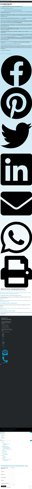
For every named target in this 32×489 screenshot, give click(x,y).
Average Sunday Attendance (5, 483)
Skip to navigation (2, 0)
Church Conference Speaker (7, 449)
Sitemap (3, 342)
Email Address (3, 474)
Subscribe (4, 457)
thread (3, 434)
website (3, 437)
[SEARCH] (31, 432)
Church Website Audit (6, 448)
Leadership (5, 444)
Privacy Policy (3, 343)
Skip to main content (8, 0)
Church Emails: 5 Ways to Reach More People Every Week (10, 295)
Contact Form (5, 460)
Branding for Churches (6, 447)
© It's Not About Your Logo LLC (8, 430)
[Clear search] (29, 432)
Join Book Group (5, 454)
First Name (2, 468)
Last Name (2, 471)
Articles (3, 334)
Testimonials (5, 451)
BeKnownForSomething (19, 36)
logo (2, 436)
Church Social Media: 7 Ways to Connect (7, 310)
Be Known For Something (8, 42)
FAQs (3, 335)
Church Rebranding (6, 443)
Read (4, 456)
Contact (3, 336)
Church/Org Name (3, 477)
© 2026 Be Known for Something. (9, 429)
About (3, 333)
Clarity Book (5, 453)
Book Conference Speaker (7, 459)
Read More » (2, 299)
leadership (3, 438)
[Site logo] (7, 6)
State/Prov (2, 480)
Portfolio (4, 450)
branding (3, 435)
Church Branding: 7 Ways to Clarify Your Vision (8, 303)
